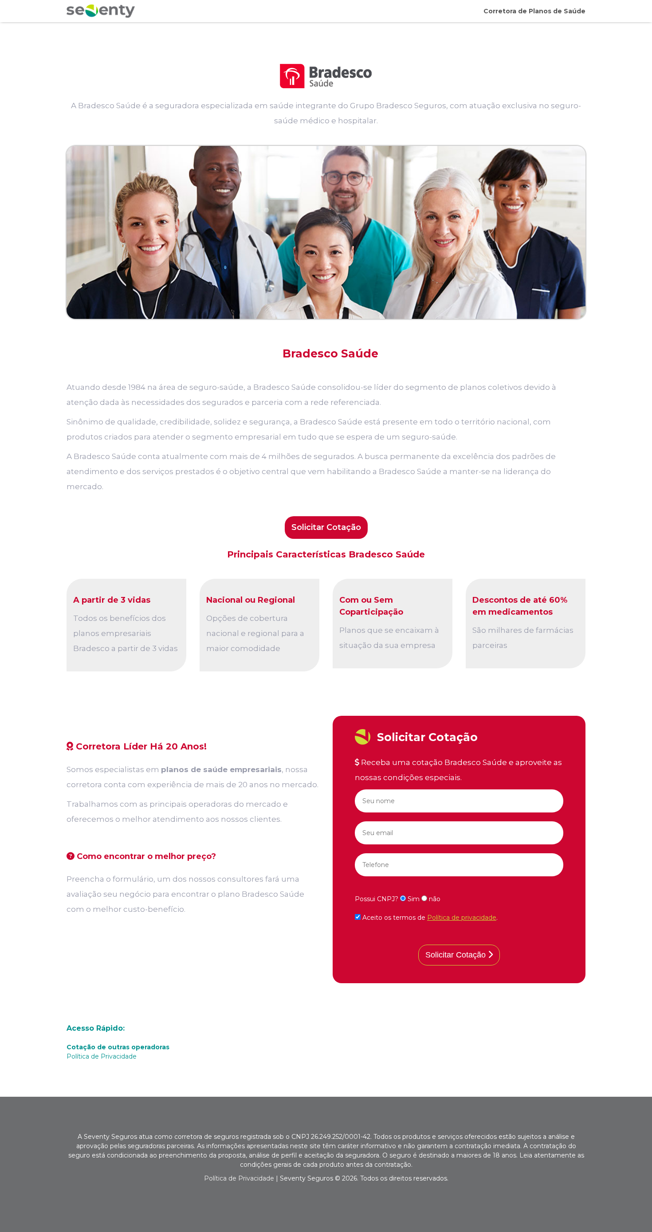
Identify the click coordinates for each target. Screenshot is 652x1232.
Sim (413, 899)
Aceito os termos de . (429, 918)
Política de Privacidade (102, 1056)
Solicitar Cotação (326, 527)
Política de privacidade (461, 918)
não (433, 899)
